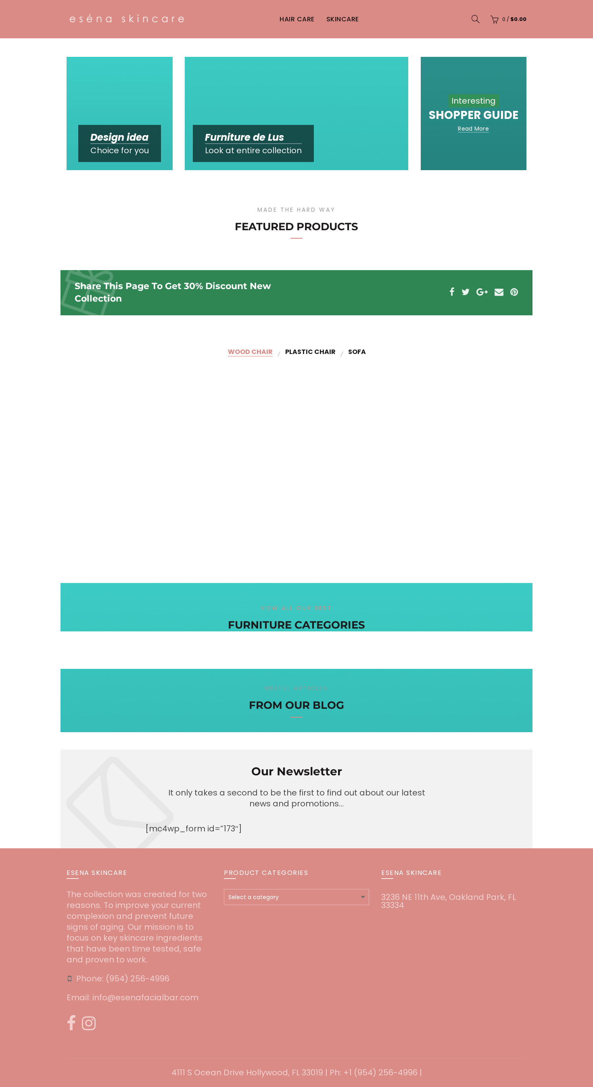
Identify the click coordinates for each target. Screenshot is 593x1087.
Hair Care (297, 19)
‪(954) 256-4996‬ (137, 978)
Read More (473, 128)
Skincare (342, 19)
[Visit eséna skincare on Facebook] (71, 1026)
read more (192, 529)
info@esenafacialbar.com (145, 997)
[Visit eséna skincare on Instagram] (89, 1026)
